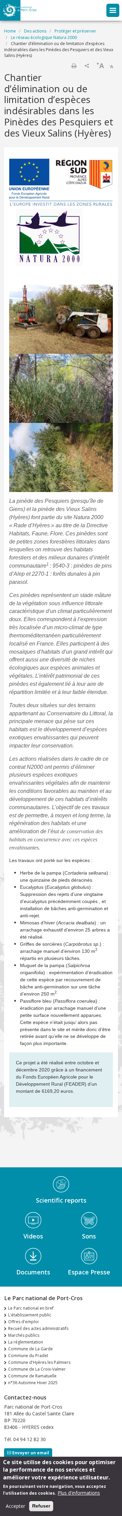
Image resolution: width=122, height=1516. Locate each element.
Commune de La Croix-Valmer (37, 1369)
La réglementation (25, 1342)
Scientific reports (61, 1200)
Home (10, 31)
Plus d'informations (79, 1493)
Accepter (15, 1506)
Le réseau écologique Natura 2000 (44, 37)
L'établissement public (29, 1315)
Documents (33, 1272)
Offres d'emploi (23, 1322)
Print (73, 65)
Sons (89, 1236)
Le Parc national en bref (31, 1308)
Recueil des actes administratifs (38, 1328)
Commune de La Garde (30, 1349)
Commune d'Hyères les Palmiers (39, 1362)
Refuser (41, 1506)
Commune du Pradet (28, 1355)
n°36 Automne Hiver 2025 (33, 1383)
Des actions (35, 31)
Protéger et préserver (75, 31)
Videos (33, 1236)
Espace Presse (89, 1272)
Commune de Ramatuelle (32, 1376)
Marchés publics (23, 1335)
